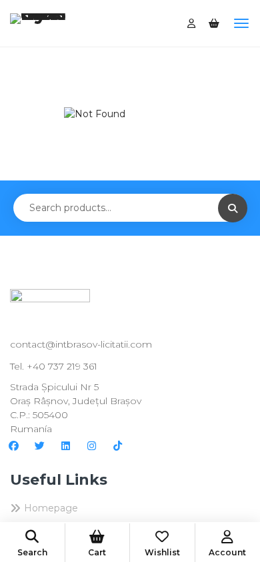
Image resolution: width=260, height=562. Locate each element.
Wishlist (162, 552)
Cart (97, 552)
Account (227, 552)
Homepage (51, 508)
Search (32, 552)
